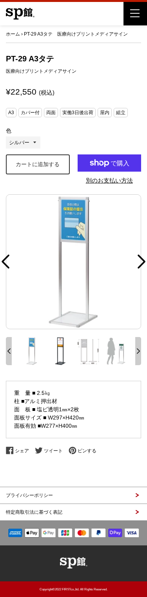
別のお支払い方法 (109, 180)
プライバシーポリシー (29, 495)
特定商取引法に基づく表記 (34, 512)
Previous (5, 262)
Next (141, 262)
